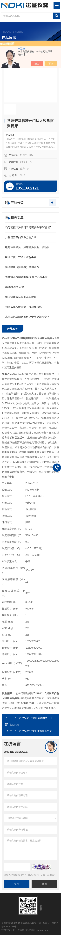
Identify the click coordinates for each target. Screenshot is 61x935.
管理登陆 (30, 930)
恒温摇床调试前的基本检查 (20, 297)
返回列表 (14, 724)
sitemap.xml (42, 930)
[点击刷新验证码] (41, 867)
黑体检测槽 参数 (14, 287)
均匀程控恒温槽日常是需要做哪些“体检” (28, 227)
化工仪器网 (18, 930)
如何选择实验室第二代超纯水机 (23, 306)
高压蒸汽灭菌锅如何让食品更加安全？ (27, 316)
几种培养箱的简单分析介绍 (20, 237)
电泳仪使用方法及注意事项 (20, 257)
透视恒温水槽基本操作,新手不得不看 (26, 277)
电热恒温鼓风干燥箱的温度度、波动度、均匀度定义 (30, 247)
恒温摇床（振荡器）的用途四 (22, 267)
